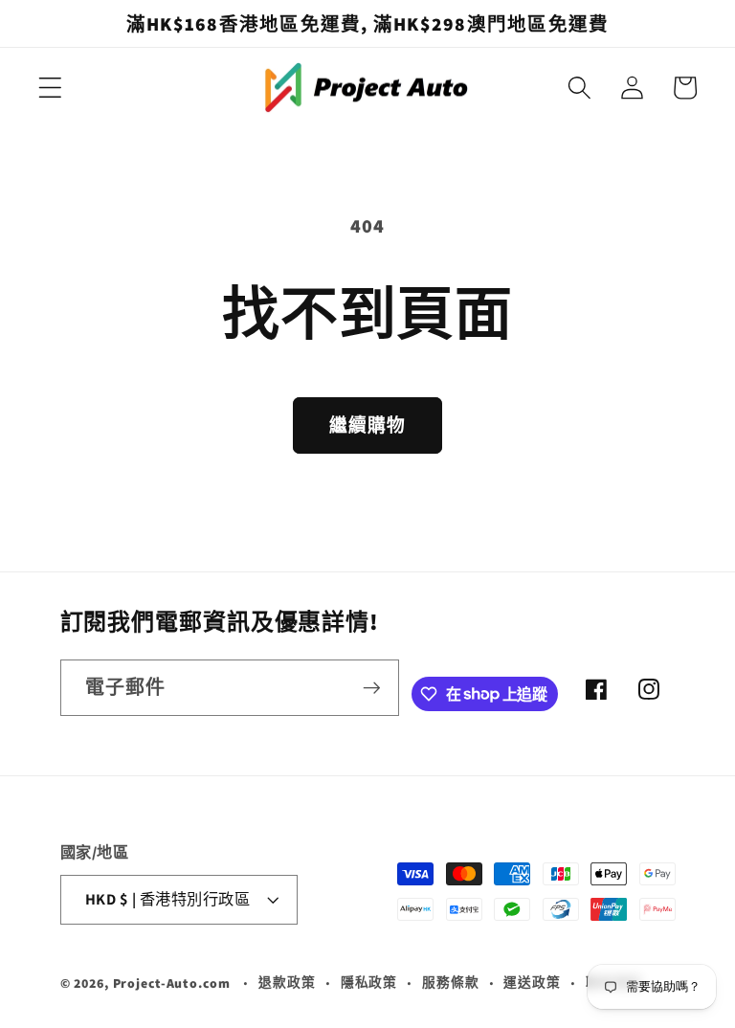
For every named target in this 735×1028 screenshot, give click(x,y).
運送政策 (532, 982)
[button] (50, 87)
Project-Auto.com (172, 983)
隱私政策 (369, 982)
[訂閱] (371, 687)
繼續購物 (368, 424)
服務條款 (450, 982)
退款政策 (287, 982)
